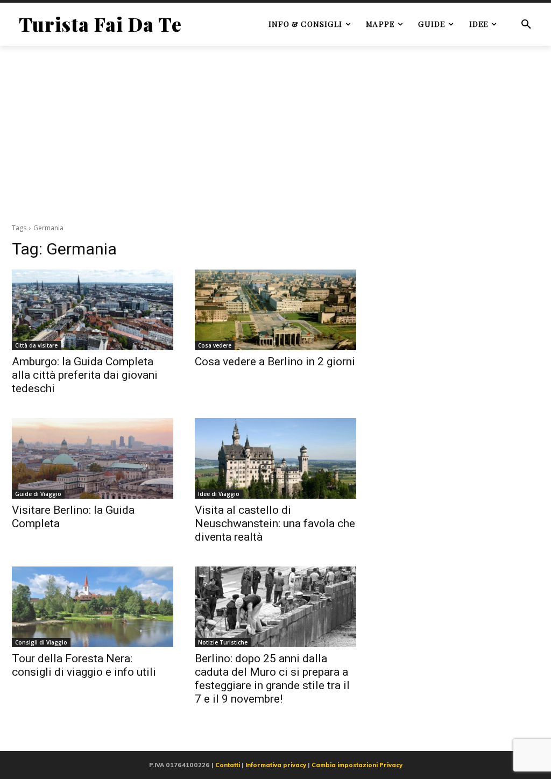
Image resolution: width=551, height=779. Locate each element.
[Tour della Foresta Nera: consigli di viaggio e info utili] (92, 606)
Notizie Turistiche (223, 642)
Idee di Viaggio (218, 494)
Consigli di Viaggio (41, 642)
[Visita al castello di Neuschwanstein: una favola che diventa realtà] (275, 458)
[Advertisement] (275, 134)
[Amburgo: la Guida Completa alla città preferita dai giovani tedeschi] (92, 310)
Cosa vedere (214, 345)
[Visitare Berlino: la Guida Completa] (92, 458)
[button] (526, 24)
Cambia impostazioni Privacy (357, 765)
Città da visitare (36, 345)
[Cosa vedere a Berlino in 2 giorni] (275, 310)
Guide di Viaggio (38, 494)
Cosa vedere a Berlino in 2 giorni (275, 361)
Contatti (227, 765)
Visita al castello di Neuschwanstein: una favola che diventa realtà (275, 523)
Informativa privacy (275, 765)
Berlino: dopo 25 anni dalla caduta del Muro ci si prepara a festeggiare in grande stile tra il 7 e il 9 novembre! (272, 678)
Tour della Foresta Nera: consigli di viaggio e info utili (84, 665)
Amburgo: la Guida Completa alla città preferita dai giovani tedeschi (85, 375)
